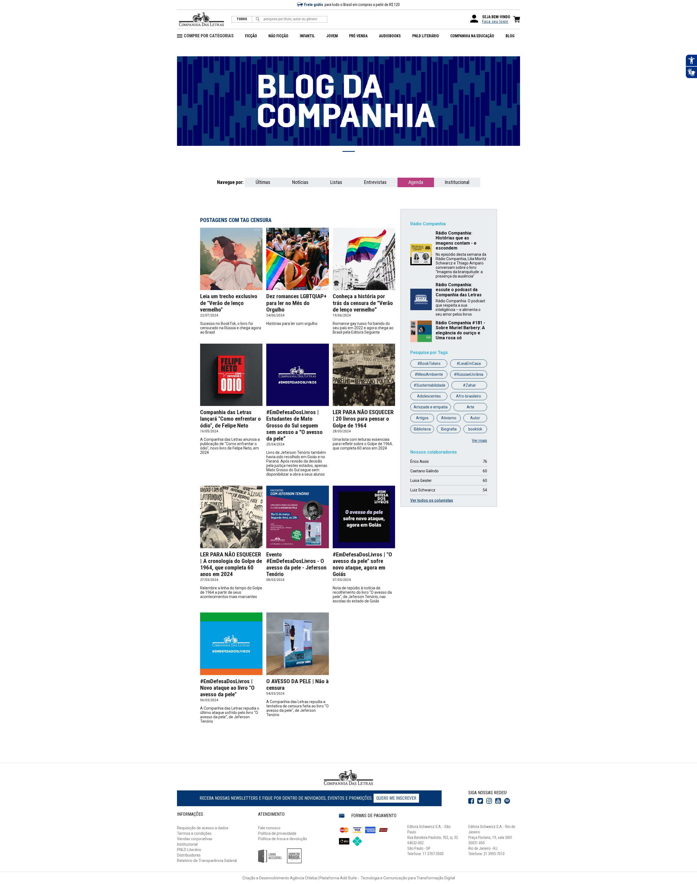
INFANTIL (307, 36)
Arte (470, 407)
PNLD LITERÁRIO (425, 36)
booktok (475, 429)
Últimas (263, 182)
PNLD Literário (189, 850)
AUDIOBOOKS (390, 36)
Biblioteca (422, 429)
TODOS (242, 19)
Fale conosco (269, 828)
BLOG (510, 36)
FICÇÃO (251, 36)
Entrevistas (375, 182)
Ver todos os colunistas (431, 500)
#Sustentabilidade (429, 385)
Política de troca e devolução (282, 839)
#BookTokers (429, 363)
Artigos (422, 418)
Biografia (449, 429)
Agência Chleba (303, 878)
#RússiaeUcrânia (468, 374)
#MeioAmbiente (429, 374)
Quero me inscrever (396, 798)
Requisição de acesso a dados (202, 828)
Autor (475, 418)
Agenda (415, 182)
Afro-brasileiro (468, 396)
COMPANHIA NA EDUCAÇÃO (472, 36)
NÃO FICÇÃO (278, 36)
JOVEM (332, 36)
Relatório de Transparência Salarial (207, 860)
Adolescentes (429, 396)
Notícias (300, 182)
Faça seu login (495, 21)
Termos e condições (194, 833)
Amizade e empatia (431, 407)
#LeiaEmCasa (469, 363)
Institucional (457, 182)
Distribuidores (189, 855)
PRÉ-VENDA (358, 36)
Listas (336, 182)
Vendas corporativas (194, 839)
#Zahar (469, 385)
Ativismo (448, 418)
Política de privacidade (277, 833)
